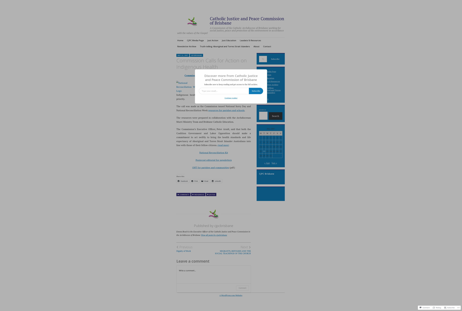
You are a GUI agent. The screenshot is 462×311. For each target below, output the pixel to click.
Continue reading (231, 98)
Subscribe (256, 91)
